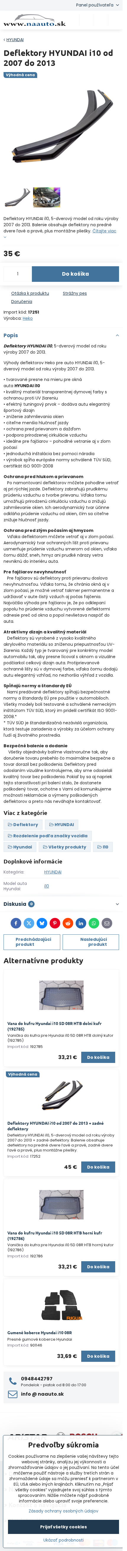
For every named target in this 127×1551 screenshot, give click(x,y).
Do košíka (75, 273)
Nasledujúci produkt (93, 942)
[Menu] (115, 20)
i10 (46, 886)
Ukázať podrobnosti (63, 1540)
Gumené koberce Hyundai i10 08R (39, 1332)
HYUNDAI (52, 872)
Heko (28, 318)
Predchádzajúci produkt (33, 942)
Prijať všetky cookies (63, 1527)
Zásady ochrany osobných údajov (63, 1511)
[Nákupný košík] (101, 20)
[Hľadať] (86, 20)
